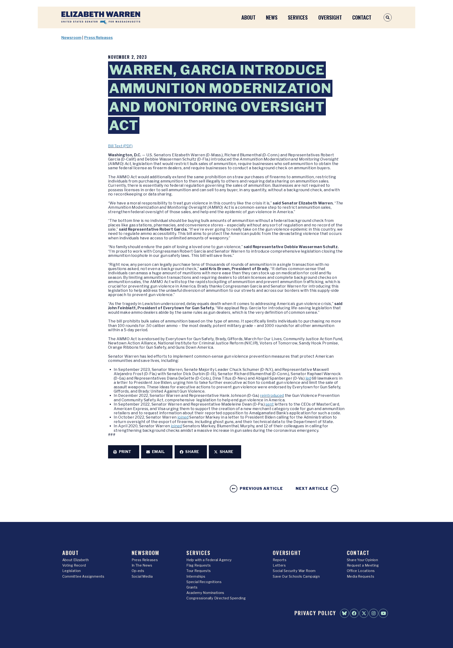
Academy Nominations (205, 593)
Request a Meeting (363, 565)
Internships (195, 576)
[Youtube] (383, 613)
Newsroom (71, 37)
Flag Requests (198, 565)
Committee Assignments (83, 576)
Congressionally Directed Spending (216, 598)
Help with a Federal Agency (209, 560)
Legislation (71, 571)
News (271, 17)
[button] (123, 451)
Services (298, 17)
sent (269, 404)
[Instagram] (373, 613)
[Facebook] (354, 613)
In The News (142, 565)
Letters (279, 565)
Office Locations (361, 571)
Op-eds (138, 571)
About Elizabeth (75, 560)
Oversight (330, 17)
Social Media (142, 576)
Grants (191, 587)
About (248, 17)
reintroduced (272, 395)
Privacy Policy (315, 613)
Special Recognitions (204, 582)
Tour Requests (198, 571)
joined (183, 417)
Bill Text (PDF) (120, 146)
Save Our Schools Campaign (296, 576)
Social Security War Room (294, 571)
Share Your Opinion (362, 560)
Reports (279, 560)
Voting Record (74, 565)
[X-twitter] (363, 613)
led (308, 378)
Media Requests (360, 576)
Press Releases (98, 37)
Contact (361, 17)
